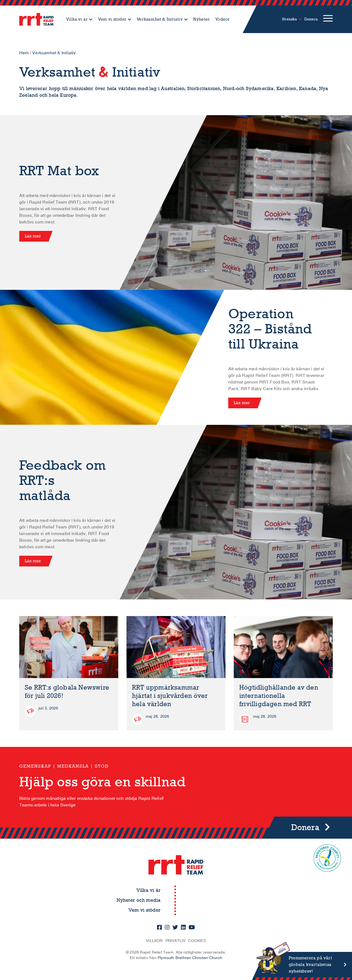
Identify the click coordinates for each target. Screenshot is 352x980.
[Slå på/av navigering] (328, 19)
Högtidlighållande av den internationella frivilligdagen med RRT (278, 696)
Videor (222, 19)
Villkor (154, 940)
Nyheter (201, 19)
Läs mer (33, 236)
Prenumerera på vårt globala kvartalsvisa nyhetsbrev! (310, 964)
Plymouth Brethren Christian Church (190, 957)
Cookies (197, 940)
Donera (311, 19)
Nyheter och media (139, 900)
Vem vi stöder (112, 19)
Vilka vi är (77, 19)
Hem (24, 53)
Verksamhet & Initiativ (160, 19)
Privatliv (176, 940)
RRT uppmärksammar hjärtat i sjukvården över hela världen (170, 696)
